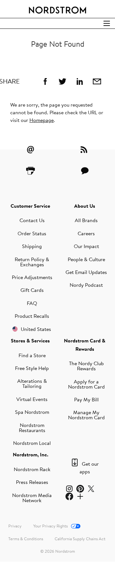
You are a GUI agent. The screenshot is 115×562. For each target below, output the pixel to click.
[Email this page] (97, 81)
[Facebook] (45, 81)
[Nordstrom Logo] (57, 9)
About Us (84, 205)
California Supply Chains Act (80, 539)
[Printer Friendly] (30, 170)
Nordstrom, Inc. (30, 454)
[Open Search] (106, 23)
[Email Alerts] (30, 149)
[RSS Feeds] (84, 149)
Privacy (15, 526)
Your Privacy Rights (50, 526)
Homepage (41, 120)
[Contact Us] (84, 170)
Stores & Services (30, 340)
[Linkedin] (80, 81)
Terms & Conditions (25, 539)
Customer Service (30, 205)
